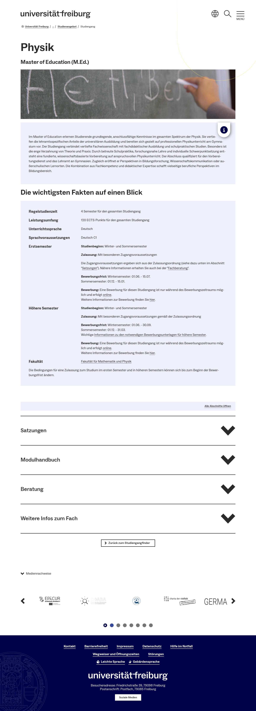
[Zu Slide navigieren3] (124, 625)
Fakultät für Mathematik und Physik (106, 361)
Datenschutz (152, 646)
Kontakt (70, 646)
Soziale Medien (128, 697)
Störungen (156, 654)
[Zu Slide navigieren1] (111, 625)
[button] (128, 430)
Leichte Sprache (113, 662)
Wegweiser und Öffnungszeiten (116, 654)
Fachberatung (178, 268)
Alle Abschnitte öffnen (218, 406)
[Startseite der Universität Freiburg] (56, 14)
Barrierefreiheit (96, 646)
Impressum (125, 646)
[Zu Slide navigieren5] (138, 625)
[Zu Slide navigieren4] (131, 625)
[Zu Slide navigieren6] (144, 625)
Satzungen (89, 268)
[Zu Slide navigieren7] (151, 625)
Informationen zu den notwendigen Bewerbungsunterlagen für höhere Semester (150, 335)
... (53, 26)
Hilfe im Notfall (181, 646)
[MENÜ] (240, 14)
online (107, 295)
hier (152, 300)
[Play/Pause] (105, 625)
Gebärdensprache (146, 662)
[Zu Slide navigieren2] (118, 625)
